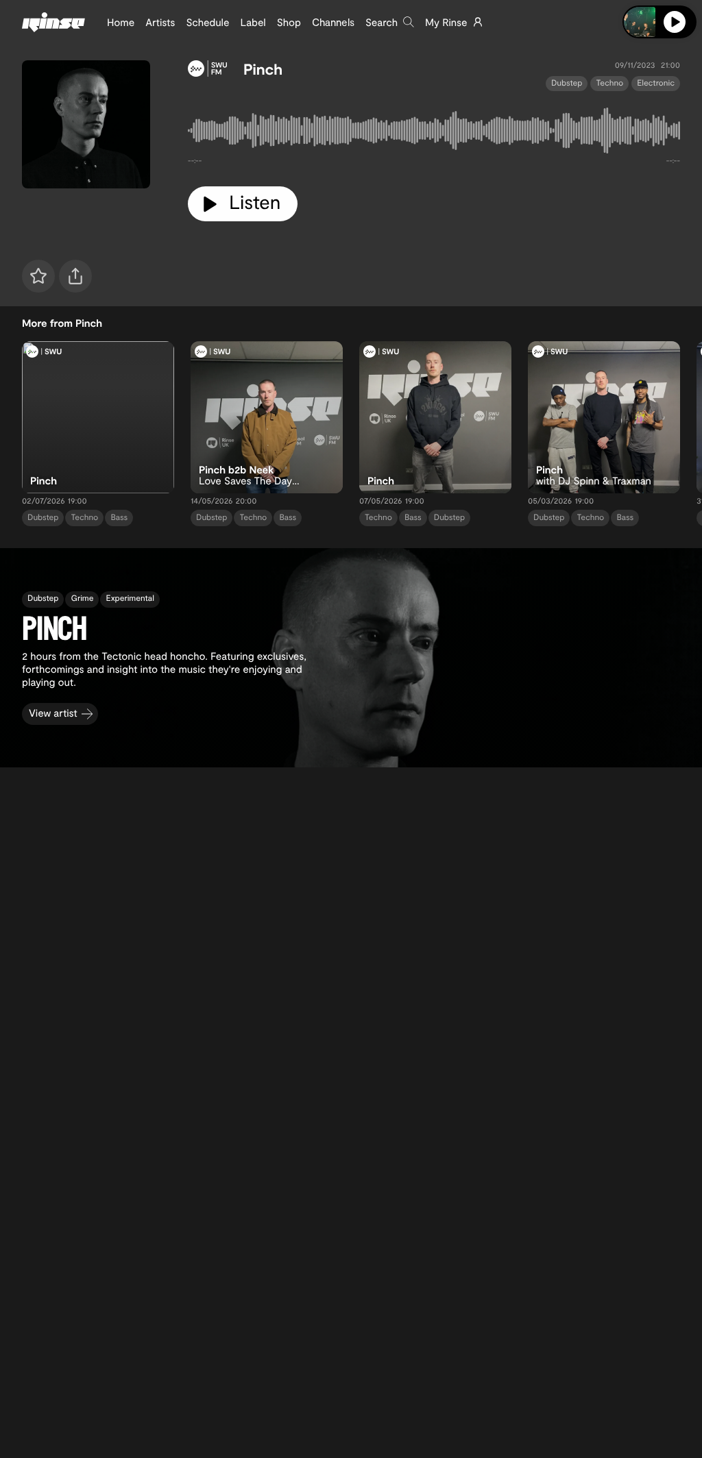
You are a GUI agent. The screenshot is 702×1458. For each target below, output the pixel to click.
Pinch (262, 69)
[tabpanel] (434, 133)
